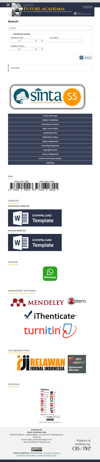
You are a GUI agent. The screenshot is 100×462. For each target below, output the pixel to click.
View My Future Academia (50, 422)
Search (87, 57)
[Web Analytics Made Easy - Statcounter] (50, 420)
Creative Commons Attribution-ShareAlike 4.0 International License (38, 454)
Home (10, 15)
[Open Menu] (8, 4)
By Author (54, 38)
